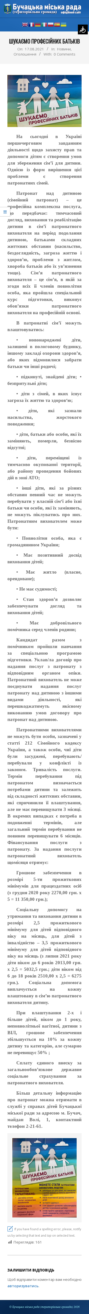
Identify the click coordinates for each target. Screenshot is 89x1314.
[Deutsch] (38, 24)
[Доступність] (83, 29)
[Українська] (64, 24)
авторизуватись (23, 1285)
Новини (64, 48)
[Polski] (51, 24)
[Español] (57, 24)
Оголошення (25, 54)
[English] (25, 24)
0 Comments (64, 54)
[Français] (31, 24)
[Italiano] (44, 24)
